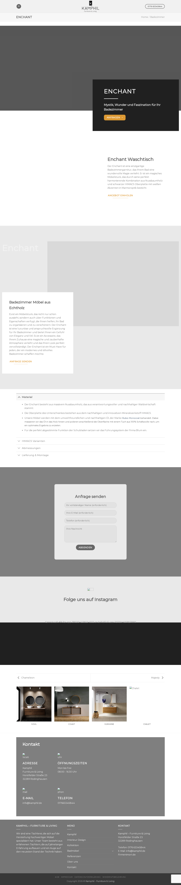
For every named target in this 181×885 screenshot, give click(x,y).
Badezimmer (157, 17)
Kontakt (71, 867)
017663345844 (66, 803)
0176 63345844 (137, 847)
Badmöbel (73, 850)
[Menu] (19, 6)
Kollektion (73, 845)
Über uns (72, 861)
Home (144, 17)
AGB (57, 877)
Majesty (155, 677)
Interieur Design (76, 840)
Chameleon (28, 677)
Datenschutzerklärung (88, 877)
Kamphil (72, 834)
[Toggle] (19, 397)
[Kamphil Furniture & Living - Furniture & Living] (90, 6)
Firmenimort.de (127, 854)
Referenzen (74, 856)
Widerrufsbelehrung (114, 877)
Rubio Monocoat (131, 418)
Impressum (67, 877)
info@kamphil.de (32, 803)
